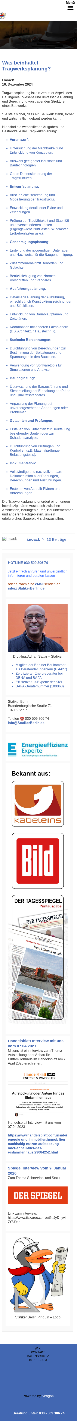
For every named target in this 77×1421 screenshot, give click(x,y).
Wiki (38, 1348)
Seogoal (48, 1396)
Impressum (38, 1360)
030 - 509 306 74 (52, 1413)
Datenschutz (38, 1356)
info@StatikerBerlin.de (26, 588)
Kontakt (38, 1352)
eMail (39, 584)
